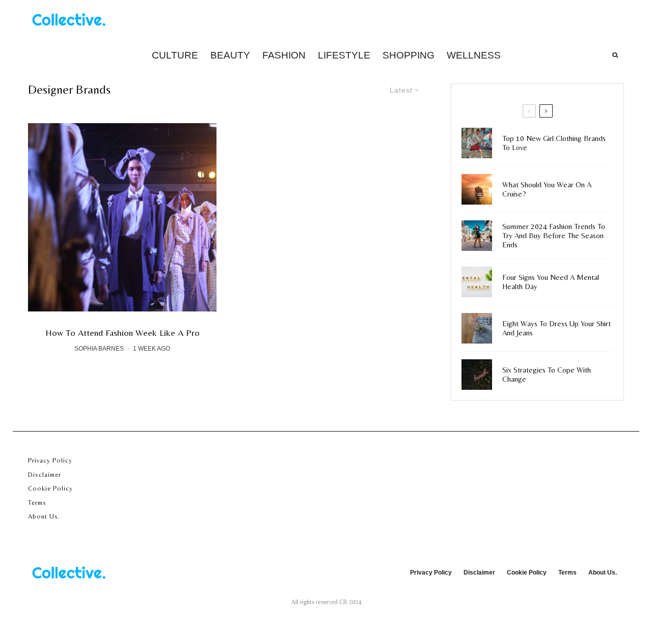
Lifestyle (344, 55)
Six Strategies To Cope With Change (546, 374)
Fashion (284, 55)
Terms (37, 502)
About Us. (44, 516)
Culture (175, 55)
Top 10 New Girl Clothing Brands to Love (554, 143)
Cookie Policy (50, 488)
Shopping (408, 55)
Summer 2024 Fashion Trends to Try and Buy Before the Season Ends (553, 235)
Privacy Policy (50, 460)
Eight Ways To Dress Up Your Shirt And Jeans (556, 328)
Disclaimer (44, 474)
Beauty (230, 55)
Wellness (474, 55)
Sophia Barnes (99, 348)
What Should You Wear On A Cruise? (546, 189)
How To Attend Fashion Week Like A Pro (122, 332)
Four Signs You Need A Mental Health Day (550, 282)
